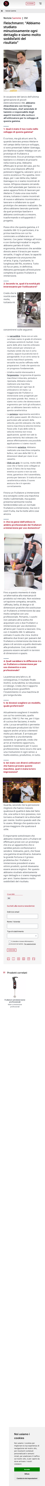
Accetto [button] (27, 1469)
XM (26, 18)
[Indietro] (37, 3)
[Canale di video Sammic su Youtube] (13, 959)
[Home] (6, 3)
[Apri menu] (41, 3)
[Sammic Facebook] (33, 959)
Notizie (12, 18)
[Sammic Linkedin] (28, 959)
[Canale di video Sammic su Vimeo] (8, 959)
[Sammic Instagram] (18, 959)
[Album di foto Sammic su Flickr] (23, 959)
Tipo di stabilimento (15, 931)
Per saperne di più (30, 944)
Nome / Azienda (13, 921)
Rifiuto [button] (27, 1474)
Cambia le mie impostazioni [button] (27, 1478)
